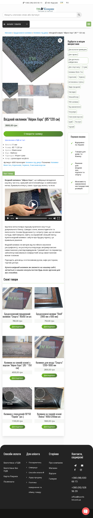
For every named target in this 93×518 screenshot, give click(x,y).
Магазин (8, 33)
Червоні (25, 165)
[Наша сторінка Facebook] (74, 469)
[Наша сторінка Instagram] (81, 469)
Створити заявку (33, 133)
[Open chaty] (85, 511)
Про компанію (56, 462)
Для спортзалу (74, 67)
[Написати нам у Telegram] (75, 465)
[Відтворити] (8, 218)
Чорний (71, 127)
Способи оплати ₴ (36, 472)
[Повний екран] (58, 218)
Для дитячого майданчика (73, 60)
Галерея (53, 478)
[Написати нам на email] (82, 465)
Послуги (78, 122)
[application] (33, 205)
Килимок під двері (41, 33)
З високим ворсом (37, 165)
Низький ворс (73, 97)
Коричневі (16, 165)
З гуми (84, 67)
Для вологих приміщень (77, 49)
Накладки (72, 92)
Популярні (72, 112)
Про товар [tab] (8, 173)
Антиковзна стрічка (75, 82)
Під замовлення (74, 107)
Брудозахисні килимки (23, 33)
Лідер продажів (74, 87)
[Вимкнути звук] (54, 218)
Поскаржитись (35, 462)
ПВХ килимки (73, 102)
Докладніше (17, 326)
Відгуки (52, 473)
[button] (88, 24)
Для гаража (72, 54)
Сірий (70, 122)
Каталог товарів (14, 24)
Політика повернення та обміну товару (35, 487)
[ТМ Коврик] (45, 8)
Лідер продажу (35, 477)
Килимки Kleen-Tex (75, 72)
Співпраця (33, 467)
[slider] (31, 218)
